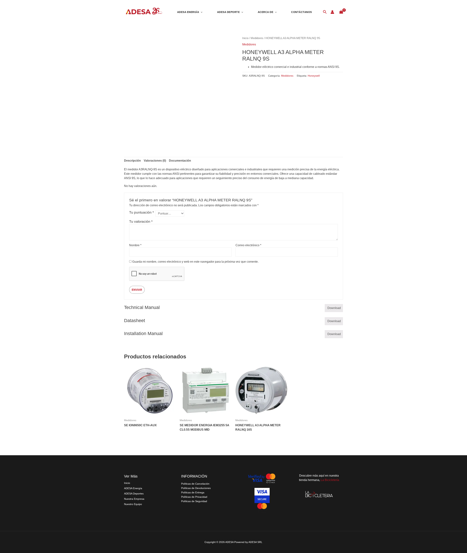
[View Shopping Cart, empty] (341, 12)
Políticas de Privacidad (194, 496)
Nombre (135, 245)
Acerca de (265, 12)
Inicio (245, 38)
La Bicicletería (330, 480)
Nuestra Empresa (134, 498)
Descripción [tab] (132, 160)
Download (334, 308)
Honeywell (314, 75)
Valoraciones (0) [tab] (155, 160)
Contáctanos (301, 12)
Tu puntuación (141, 212)
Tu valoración (141, 221)
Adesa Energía (188, 12)
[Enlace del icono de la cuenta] (332, 12)
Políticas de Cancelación (195, 483)
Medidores (257, 38)
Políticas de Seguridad (194, 501)
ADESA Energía (133, 488)
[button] (200, 12)
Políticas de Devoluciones (196, 488)
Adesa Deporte (228, 12)
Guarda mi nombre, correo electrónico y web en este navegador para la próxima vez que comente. (195, 261)
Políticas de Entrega (192, 492)
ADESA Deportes (134, 493)
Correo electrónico (248, 245)
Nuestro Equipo (133, 504)
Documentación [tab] (180, 160)
